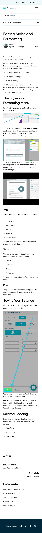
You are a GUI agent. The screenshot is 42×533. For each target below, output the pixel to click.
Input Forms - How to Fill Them (14, 489)
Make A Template (9, 506)
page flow (16, 292)
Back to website (21, 2)
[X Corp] (7, 456)
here (21, 244)
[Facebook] (4, 456)
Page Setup (10, 428)
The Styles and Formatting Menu (18, 72)
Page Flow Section (10, 493)
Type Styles (10, 436)
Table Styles (10, 432)
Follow (36, 46)
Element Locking (33, 476)
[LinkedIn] (10, 456)
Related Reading (12, 81)
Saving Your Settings (13, 76)
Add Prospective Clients (12, 468)
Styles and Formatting (11, 497)
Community (33, 2)
